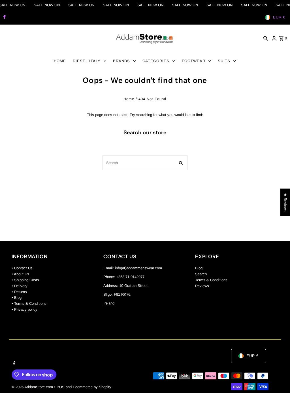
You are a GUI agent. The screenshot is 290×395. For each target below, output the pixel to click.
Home (128, 99)
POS (61, 387)
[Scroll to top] (278, 380)
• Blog (17, 297)
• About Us (20, 274)
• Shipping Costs (25, 280)
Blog (198, 268)
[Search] (265, 38)
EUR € (279, 17)
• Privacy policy (24, 309)
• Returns (19, 292)
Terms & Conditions (211, 280)
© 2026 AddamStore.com (33, 387)
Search (201, 274)
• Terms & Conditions (29, 303)
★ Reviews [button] (285, 202)
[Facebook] (4, 17)
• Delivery (19, 286)
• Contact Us (22, 268)
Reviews (202, 286)
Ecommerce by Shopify (92, 387)
